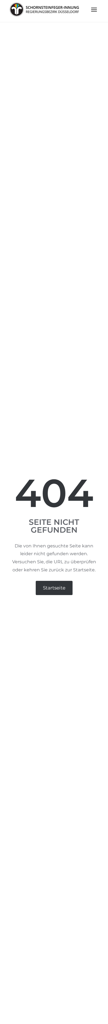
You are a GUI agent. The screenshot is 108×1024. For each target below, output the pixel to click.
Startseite (54, 588)
